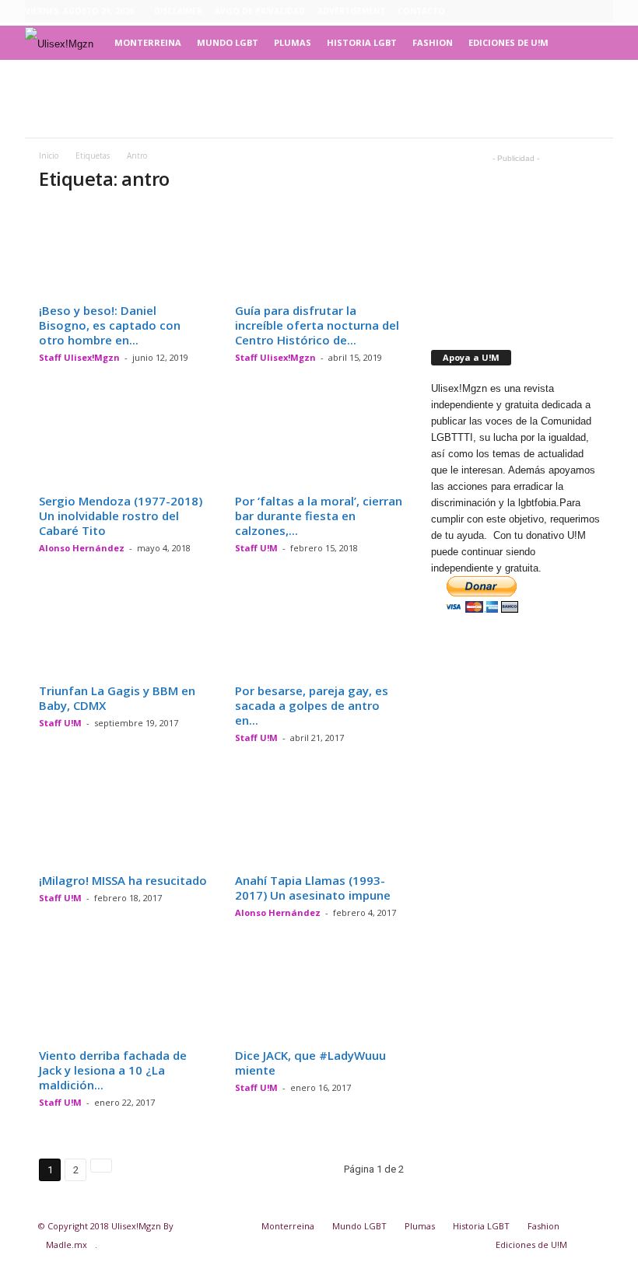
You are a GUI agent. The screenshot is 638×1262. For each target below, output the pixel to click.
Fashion (432, 42)
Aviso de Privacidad (260, 10)
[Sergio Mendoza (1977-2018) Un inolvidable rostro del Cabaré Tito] (124, 442)
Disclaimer (178, 10)
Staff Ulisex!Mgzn (79, 357)
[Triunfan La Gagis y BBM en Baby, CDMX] (124, 632)
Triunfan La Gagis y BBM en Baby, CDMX (117, 698)
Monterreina (147, 42)
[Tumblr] (577, 11)
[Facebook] (529, 11)
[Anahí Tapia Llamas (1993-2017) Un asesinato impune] (320, 822)
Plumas (292, 42)
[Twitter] (601, 11)
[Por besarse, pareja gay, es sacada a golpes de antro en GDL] (320, 632)
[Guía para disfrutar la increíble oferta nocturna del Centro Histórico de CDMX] (320, 252)
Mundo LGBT (227, 42)
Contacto (421, 10)
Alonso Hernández (81, 548)
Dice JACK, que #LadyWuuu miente (310, 1062)
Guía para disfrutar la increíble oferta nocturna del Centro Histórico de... (317, 325)
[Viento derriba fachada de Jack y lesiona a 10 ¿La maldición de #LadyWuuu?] (124, 997)
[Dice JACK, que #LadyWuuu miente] (320, 997)
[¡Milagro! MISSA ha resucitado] (124, 822)
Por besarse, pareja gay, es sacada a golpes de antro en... (311, 705)
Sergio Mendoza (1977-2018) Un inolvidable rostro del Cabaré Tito (120, 515)
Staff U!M (256, 548)
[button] (590, 43)
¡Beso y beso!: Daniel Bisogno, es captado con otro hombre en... (110, 325)
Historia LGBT (362, 42)
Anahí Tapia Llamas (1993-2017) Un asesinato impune (313, 887)
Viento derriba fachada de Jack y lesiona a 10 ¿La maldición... (113, 1069)
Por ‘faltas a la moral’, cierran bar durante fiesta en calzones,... (318, 515)
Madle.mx (66, 1244)
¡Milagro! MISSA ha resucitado (123, 880)
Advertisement (351, 10)
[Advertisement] (319, 98)
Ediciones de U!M (508, 42)
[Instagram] (553, 11)
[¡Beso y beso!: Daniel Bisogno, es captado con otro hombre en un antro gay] (124, 252)
